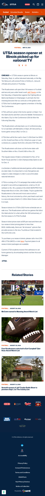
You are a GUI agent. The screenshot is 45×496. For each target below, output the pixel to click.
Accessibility (22, 455)
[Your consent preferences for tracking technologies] (4, 492)
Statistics (35, 12)
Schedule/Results (16, 12)
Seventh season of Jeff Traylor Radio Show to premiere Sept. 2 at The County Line (19, 388)
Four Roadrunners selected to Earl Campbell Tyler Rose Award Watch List (21, 349)
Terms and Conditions (22, 472)
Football (17, 47)
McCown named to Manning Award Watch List (20, 311)
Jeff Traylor (32, 92)
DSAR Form (22, 477)
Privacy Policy (22, 463)
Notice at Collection (22, 486)
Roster (27, 12)
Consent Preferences (22, 468)
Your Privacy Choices (22, 482)
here (22, 241)
